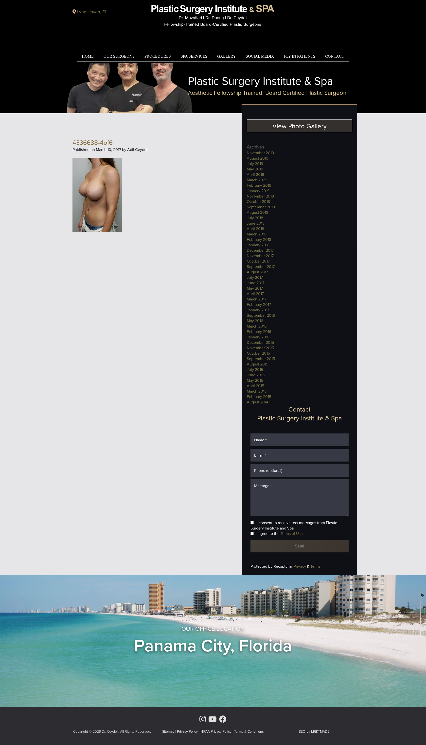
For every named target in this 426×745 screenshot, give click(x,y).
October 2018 (258, 201)
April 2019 (255, 174)
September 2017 (261, 266)
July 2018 (255, 217)
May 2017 (255, 288)
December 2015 (260, 342)
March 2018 (256, 234)
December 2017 (260, 250)
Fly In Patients (299, 56)
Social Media (260, 56)
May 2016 (255, 320)
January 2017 (258, 310)
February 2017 (259, 304)
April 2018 (255, 228)
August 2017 (257, 272)
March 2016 (256, 326)
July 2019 (255, 163)
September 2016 (261, 315)
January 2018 (258, 245)
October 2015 (258, 353)
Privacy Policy (187, 731)
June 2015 (256, 375)
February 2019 (259, 185)
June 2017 (255, 282)
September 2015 (261, 358)
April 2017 (255, 293)
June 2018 (256, 223)
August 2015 (257, 364)
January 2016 (258, 337)
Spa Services (194, 56)
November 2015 (260, 347)
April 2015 (255, 385)
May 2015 (255, 380)
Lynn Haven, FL (92, 12)
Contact (334, 56)
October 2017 (258, 261)
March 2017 (256, 299)
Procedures (157, 56)
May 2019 (255, 169)
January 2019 (258, 190)
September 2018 (261, 207)
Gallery (226, 56)
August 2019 (257, 158)
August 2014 (257, 402)
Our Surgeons (119, 56)
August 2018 (257, 212)
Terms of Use (292, 533)
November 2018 (260, 196)
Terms (314, 566)
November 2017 (260, 255)
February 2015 (259, 396)
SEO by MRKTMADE (314, 731)
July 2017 (255, 277)
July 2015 (255, 369)
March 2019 (256, 179)
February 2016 (259, 331)
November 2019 (260, 152)
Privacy (300, 566)
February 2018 (259, 239)
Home (88, 56)
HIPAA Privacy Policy (215, 731)
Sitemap (168, 731)
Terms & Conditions (249, 731)
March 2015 (256, 391)
